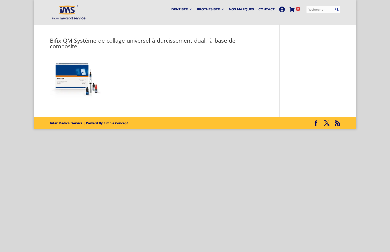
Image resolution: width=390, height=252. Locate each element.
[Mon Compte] (282, 9)
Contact (266, 9)
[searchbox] (323, 9)
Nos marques (241, 9)
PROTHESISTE (208, 9)
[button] (337, 9)
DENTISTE (179, 9)
